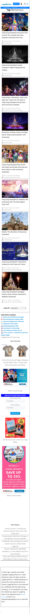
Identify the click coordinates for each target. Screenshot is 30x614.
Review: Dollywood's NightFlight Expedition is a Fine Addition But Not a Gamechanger (15, 551)
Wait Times (15, 7)
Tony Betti (6, 110)
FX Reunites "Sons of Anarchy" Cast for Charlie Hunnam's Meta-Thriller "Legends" (15, 543)
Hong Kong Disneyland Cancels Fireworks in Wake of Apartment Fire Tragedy (13, 67)
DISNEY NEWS (5, 335)
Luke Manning (8, 43)
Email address (15, 405)
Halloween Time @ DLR (10, 324)
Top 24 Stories (23, 7)
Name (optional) (15, 398)
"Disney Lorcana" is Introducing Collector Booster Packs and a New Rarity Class (15, 531)
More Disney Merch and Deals (15, 365)
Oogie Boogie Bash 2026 (10, 326)
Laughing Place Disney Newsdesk (13, 269)
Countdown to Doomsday (11, 328)
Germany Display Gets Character (13, 321)
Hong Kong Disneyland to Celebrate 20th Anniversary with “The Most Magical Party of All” (15, 202)
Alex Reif (12, 110)
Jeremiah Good (16, 177)
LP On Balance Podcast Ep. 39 (12, 330)
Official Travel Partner (15, 391)
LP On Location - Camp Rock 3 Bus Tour (15, 332)
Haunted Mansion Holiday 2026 (13, 319)
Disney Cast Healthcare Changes (13, 317)
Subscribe (16, 3)
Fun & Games (6, 7)
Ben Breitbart (18, 110)
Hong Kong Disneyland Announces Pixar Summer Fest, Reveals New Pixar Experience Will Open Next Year (15, 35)
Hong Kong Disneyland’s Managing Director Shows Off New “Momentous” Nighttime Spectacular (14, 294)
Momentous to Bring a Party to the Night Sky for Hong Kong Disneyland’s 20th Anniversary (14, 135)
